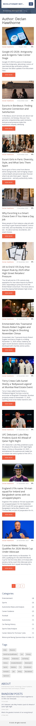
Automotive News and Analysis (18, 607)
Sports (18, 603)
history (5, 663)
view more (8, 75)
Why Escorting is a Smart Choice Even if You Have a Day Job (18, 216)
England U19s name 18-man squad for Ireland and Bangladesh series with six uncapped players (17, 493)
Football (18, 616)
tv (20, 667)
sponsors (6, 676)
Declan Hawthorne (8, 47)
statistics (13, 667)
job (13, 671)
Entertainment (18, 598)
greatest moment (16, 663)
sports (5, 667)
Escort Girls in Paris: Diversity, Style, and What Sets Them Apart (18, 162)
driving (28, 654)
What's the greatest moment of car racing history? (17, 712)
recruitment (28, 671)
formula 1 (6, 671)
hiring (19, 671)
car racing (25, 658)
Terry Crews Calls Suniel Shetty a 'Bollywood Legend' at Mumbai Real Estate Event (17, 384)
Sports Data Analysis (18, 629)
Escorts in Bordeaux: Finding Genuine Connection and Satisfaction (17, 108)
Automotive (18, 620)
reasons (12, 650)
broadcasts (27, 667)
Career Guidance (18, 611)
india (4, 650)
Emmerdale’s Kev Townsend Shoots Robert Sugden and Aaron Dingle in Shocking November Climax (17, 328)
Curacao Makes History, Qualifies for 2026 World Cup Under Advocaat (17, 548)
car (22, 654)
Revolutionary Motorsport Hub (16, 4)
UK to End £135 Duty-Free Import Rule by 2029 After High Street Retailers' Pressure (16, 271)
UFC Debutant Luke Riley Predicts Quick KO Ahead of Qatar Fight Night (16, 437)
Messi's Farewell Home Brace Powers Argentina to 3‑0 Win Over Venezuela (17, 698)
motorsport (28, 663)
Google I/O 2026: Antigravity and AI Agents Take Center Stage (17, 55)
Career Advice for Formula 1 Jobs (18, 633)
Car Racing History (18, 624)
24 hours (6, 658)
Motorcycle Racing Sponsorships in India (18, 637)
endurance (15, 658)
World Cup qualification (10, 654)
